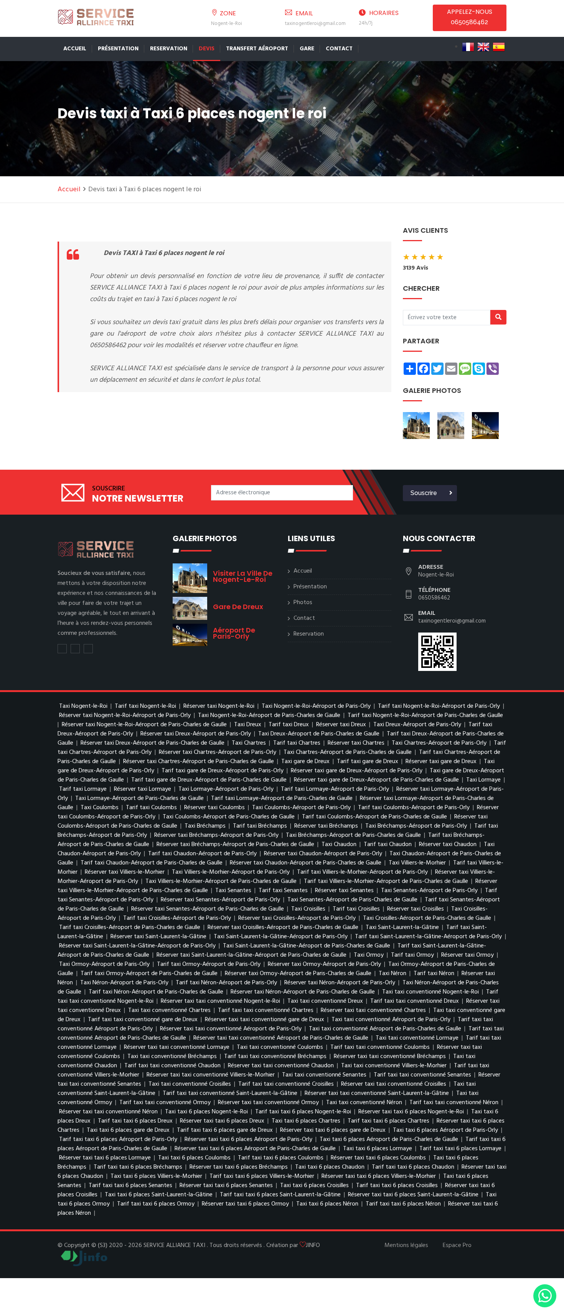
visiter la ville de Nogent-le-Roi (242, 576)
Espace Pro (457, 1245)
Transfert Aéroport (257, 48)
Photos (303, 603)
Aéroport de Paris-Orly (234, 633)
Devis (206, 48)
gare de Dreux (238, 606)
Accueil (74, 48)
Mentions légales (406, 1245)
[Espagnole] (499, 47)
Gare (307, 48)
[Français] (468, 47)
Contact (339, 48)
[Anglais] (483, 47)
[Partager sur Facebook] (75, 648)
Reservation (168, 48)
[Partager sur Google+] (88, 648)
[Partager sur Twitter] (62, 648)
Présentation (118, 48)
